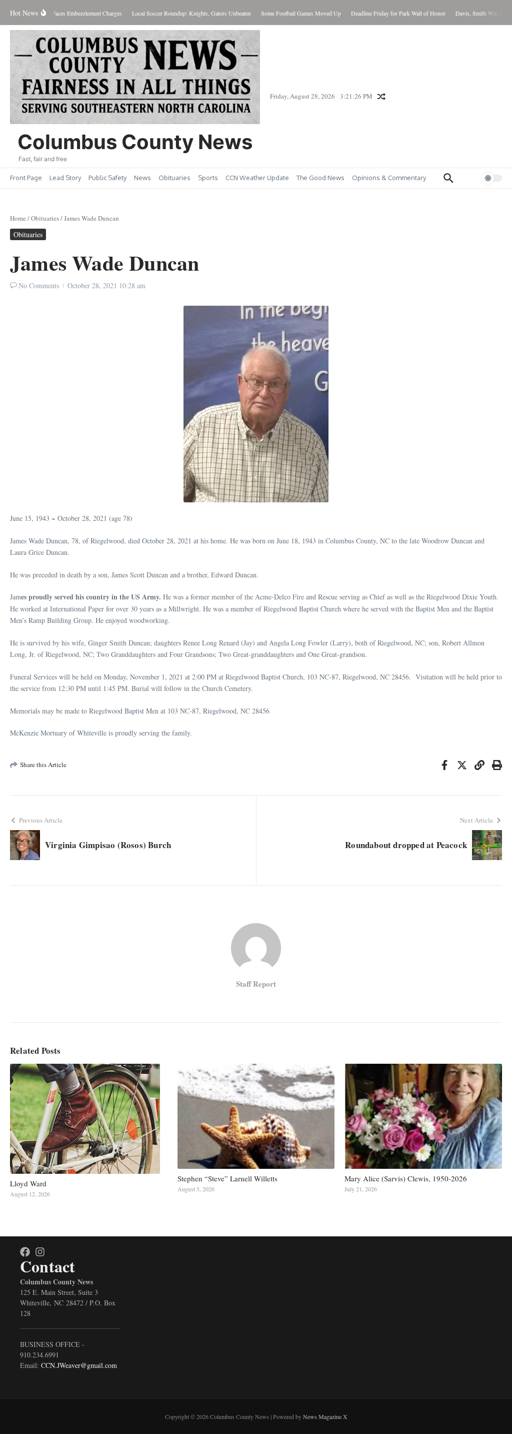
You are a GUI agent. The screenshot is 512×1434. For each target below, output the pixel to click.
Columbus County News (135, 142)
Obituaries (174, 178)
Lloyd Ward (28, 1183)
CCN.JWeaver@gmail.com (79, 1365)
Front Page (26, 178)
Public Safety (107, 178)
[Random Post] (382, 97)
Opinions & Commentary (389, 178)
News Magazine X (325, 1416)
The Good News (320, 178)
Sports (208, 178)
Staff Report (256, 983)
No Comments (38, 285)
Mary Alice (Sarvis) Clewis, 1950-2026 (405, 1178)
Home (18, 218)
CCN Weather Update (257, 178)
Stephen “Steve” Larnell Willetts (228, 1178)
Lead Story (65, 178)
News (142, 178)
